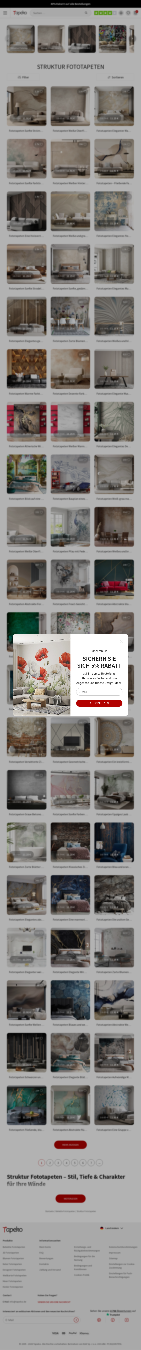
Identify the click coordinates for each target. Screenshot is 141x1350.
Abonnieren (99, 703)
